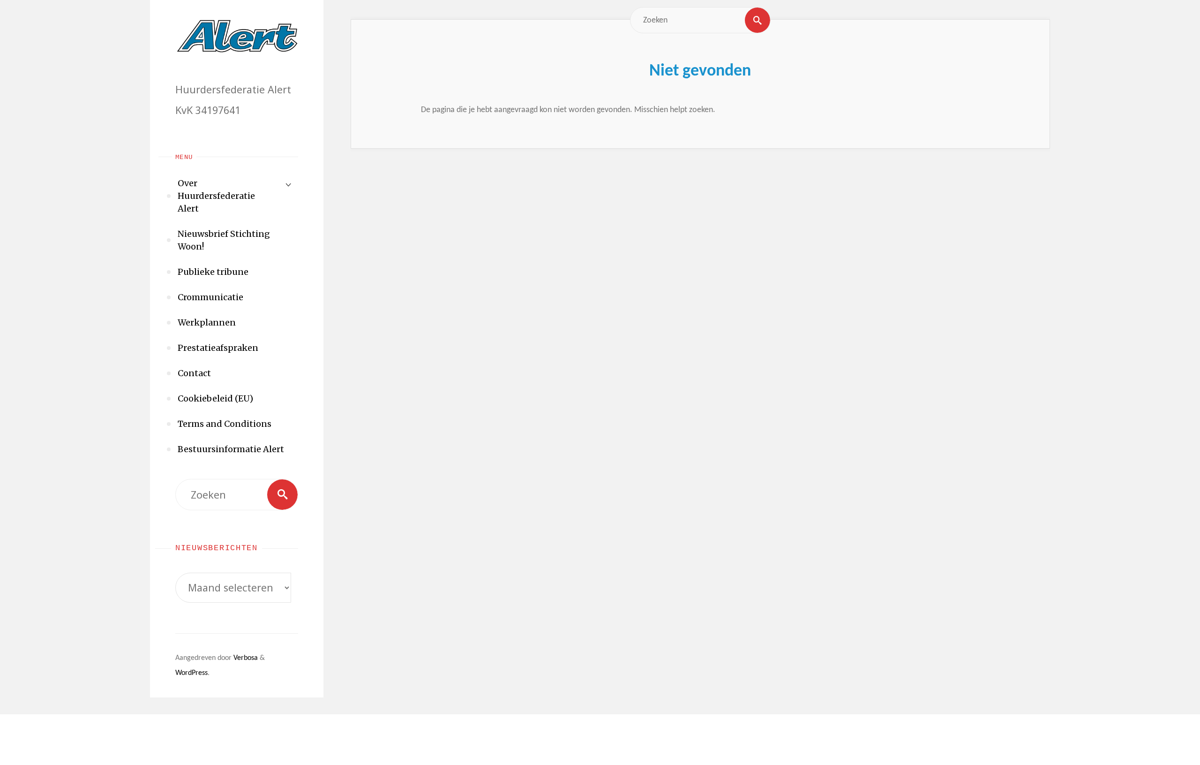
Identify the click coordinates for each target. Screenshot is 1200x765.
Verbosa (245, 658)
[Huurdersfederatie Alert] (236, 35)
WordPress (191, 673)
